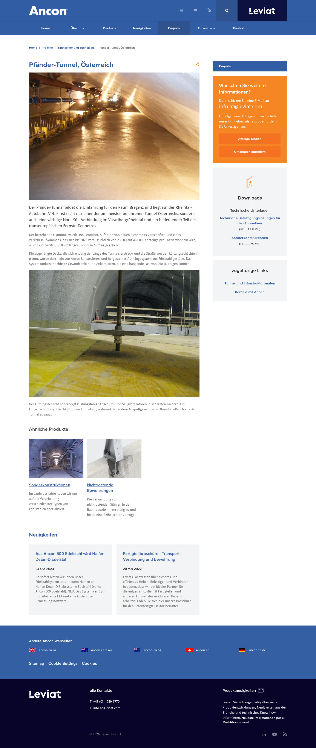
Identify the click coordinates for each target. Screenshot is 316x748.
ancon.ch (202, 650)
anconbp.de (257, 650)
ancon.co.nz (152, 650)
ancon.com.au (101, 650)
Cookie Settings (63, 663)
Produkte (109, 28)
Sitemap (36, 663)
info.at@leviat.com (240, 107)
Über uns (77, 28)
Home (45, 28)
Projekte (174, 28)
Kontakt (238, 28)
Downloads (206, 28)
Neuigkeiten (142, 28)
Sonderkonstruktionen (49, 485)
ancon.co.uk (47, 650)
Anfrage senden (249, 139)
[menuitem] (181, 10)
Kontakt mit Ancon (250, 292)
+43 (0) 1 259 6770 (106, 702)
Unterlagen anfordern (250, 151)
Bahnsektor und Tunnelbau (75, 47)
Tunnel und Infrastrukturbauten (249, 283)
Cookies (89, 663)
